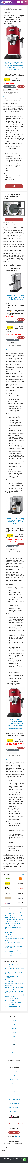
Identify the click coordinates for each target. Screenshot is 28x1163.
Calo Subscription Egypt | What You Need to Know (13, 973)
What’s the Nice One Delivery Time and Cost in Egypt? (14, 984)
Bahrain (14, 1032)
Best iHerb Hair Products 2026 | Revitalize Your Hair (12, 931)
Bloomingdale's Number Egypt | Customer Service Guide (12, 1007)
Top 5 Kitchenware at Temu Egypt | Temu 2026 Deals (13, 913)
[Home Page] (6, 2)
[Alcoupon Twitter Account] (9, 1123)
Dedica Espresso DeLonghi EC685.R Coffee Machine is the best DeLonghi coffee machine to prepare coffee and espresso (14, 65)
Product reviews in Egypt (14, 1107)
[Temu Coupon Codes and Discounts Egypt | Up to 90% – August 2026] (20, 878)
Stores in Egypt (14, 1071)
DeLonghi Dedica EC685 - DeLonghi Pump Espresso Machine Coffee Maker (15, 297)
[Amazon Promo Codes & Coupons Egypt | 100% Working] (10, 311)
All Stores (8, 8)
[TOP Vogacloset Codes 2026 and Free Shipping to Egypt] (20, 903)
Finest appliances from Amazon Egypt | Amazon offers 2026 (14, 916)
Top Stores (6, 874)
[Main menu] (25, 2)
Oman (14, 1036)
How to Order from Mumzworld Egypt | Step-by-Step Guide (14, 995)
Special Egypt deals (14, 1075)
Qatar (14, 1040)
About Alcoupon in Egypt (14, 1087)
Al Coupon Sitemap (14, 1083)
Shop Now (14, 186)
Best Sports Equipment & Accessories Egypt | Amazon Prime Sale (14, 920)
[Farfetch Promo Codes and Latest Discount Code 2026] (20, 893)
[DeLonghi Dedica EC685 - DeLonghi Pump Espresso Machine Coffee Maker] (15, 282)
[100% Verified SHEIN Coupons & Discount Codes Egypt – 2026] (8, 893)
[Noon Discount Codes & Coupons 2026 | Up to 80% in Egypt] (7, 79)
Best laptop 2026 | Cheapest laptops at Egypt (14, 939)
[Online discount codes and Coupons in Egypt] (3, 8)
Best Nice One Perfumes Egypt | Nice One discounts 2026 (14, 935)
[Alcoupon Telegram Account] (22, 1123)
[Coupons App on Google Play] (16, 1137)
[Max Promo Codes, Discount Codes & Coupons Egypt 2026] (8, 898)
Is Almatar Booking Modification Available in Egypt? (13, 999)
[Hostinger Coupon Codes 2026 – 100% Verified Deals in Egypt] (20, 883)
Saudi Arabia (14, 1020)
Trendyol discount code (14, 1099)
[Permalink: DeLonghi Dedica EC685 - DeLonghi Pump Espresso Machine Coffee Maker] (6, 349)
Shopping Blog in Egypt (14, 1079)
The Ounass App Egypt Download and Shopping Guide (14, 980)
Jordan (14, 1048)
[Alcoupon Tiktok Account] (18, 1123)
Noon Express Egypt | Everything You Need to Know (14, 992)
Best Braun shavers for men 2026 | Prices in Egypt (13, 954)
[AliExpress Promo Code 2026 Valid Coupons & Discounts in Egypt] (20, 888)
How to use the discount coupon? (14, 1095)
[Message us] (24, 1159)
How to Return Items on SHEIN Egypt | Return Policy (14, 965)
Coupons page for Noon (10, 86)
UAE (14, 1024)
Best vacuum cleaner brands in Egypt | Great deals (14, 943)
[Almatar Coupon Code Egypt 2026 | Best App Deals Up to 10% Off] (8, 903)
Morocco (14, 1052)
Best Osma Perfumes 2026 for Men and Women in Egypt (14, 988)
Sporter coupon (14, 1111)
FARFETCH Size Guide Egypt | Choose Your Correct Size (14, 1003)
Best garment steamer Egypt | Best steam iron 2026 (14, 950)
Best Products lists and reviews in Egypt (14, 9)
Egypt (14, 1044)
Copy (16, 89)
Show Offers (14, 219)
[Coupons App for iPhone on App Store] (19, 1137)
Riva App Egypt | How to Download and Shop (14, 969)
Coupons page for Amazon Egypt (15, 321)
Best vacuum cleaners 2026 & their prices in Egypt (14, 947)
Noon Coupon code (14, 1103)
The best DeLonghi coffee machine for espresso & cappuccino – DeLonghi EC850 (15, 520)
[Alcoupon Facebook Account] (14, 1123)
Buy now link (21, 86)
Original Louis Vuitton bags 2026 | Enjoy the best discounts (14, 928)
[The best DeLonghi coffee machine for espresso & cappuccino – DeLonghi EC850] (15, 505)
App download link (14, 1132)
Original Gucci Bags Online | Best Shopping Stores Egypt (13, 924)
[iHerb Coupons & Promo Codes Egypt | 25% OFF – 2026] (8, 878)
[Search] (22, 2)
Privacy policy (14, 1091)
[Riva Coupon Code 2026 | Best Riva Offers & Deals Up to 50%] (8, 888)
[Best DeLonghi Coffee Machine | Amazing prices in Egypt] (14, 208)
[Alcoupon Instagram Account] (5, 1123)
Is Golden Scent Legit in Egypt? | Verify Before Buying (14, 977)
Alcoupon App (14, 1128)
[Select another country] (18, 2)
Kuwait (14, 1028)
